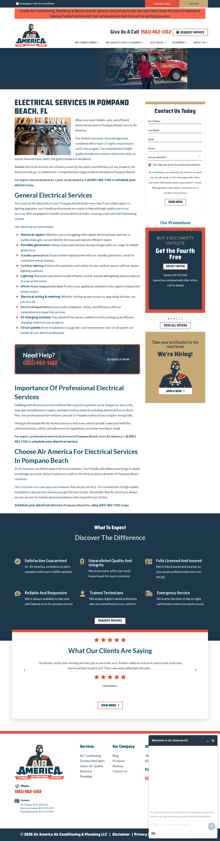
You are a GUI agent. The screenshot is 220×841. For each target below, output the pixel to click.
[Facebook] (147, 778)
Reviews (118, 766)
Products (119, 761)
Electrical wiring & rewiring (40, 297)
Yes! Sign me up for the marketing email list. (177, 164)
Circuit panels (30, 328)
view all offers (175, 325)
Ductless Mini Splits (92, 761)
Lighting (27, 276)
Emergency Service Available (36, 3)
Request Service (192, 32)
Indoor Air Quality (91, 766)
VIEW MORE (109, 705)
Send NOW (175, 202)
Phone (152, 148)
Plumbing (86, 776)
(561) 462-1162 (155, 32)
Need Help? (39, 355)
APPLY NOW (174, 391)
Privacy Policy (146, 835)
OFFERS (194, 3)
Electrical (86, 771)
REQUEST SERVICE (110, 620)
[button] (168, 319)
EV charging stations (36, 317)
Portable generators (35, 245)
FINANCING (162, 3)
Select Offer (175, 266)
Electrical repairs (33, 235)
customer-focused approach (39, 487)
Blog (116, 756)
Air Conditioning (90, 756)
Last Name (154, 130)
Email (151, 139)
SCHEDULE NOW (118, 359)
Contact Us (120, 771)
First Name (155, 121)
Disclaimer (121, 835)
